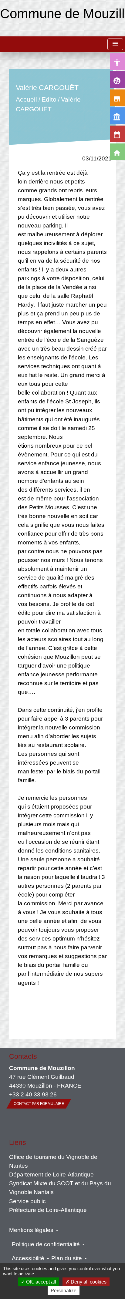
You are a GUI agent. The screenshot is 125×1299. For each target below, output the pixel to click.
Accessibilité (28, 1258)
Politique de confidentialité (46, 1244)
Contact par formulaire (39, 1104)
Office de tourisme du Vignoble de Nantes (53, 1161)
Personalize (63, 1290)
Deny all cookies (87, 1281)
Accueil (26, 99)
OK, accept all (40, 1281)
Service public (27, 1201)
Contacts (23, 1056)
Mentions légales (31, 1230)
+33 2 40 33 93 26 (33, 1094)
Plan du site (66, 1258)
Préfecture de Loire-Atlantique (48, 1209)
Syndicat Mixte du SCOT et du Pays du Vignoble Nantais (60, 1187)
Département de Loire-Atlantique (51, 1174)
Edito (48, 99)
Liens (17, 1142)
